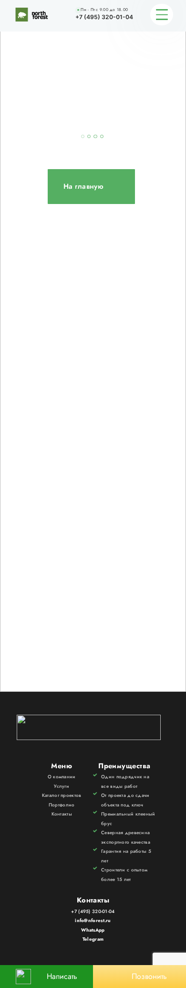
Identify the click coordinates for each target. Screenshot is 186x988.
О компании (62, 776)
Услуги (61, 786)
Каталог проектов (62, 795)
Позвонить (149, 976)
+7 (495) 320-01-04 (104, 17)
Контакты (62, 814)
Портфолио (62, 805)
